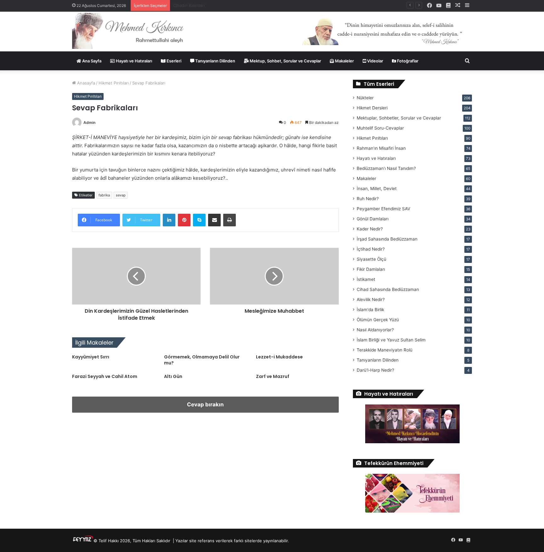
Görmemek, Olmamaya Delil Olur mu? (202, 360)
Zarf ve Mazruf (272, 376)
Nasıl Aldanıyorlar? (375, 329)
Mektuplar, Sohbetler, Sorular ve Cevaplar (399, 117)
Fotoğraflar (407, 60)
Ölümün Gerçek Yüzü (378, 319)
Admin (89, 122)
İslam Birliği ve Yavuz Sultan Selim (391, 339)
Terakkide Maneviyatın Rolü (384, 349)
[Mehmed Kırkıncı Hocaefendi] (135, 30)
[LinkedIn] (169, 220)
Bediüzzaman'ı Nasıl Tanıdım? (386, 168)
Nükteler (365, 97)
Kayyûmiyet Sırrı (90, 357)
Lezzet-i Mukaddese (279, 357)
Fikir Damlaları (371, 269)
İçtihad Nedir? (371, 249)
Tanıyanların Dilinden (214, 60)
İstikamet (366, 279)
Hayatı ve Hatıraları (133, 60)
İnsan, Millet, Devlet (377, 188)
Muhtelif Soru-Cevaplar (380, 128)
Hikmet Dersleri (372, 107)
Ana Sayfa (91, 60)
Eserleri (173, 60)
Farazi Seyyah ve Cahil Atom (104, 376)
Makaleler (344, 60)
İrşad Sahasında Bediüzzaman (387, 238)
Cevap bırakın (205, 404)
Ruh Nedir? (368, 198)
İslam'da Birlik (370, 309)
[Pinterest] (184, 220)
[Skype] (199, 220)
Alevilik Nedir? (371, 299)
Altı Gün (173, 376)
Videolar (374, 60)
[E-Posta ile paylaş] (214, 220)
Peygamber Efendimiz (383, 208)
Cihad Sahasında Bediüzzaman (388, 289)
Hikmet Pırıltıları (114, 82)
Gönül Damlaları (372, 218)
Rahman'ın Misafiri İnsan (381, 148)
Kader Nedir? (370, 228)
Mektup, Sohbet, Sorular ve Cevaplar (285, 60)
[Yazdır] (229, 220)
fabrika (104, 195)
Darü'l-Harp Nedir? (375, 370)
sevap (121, 195)
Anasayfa (85, 82)
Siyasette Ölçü (371, 259)
